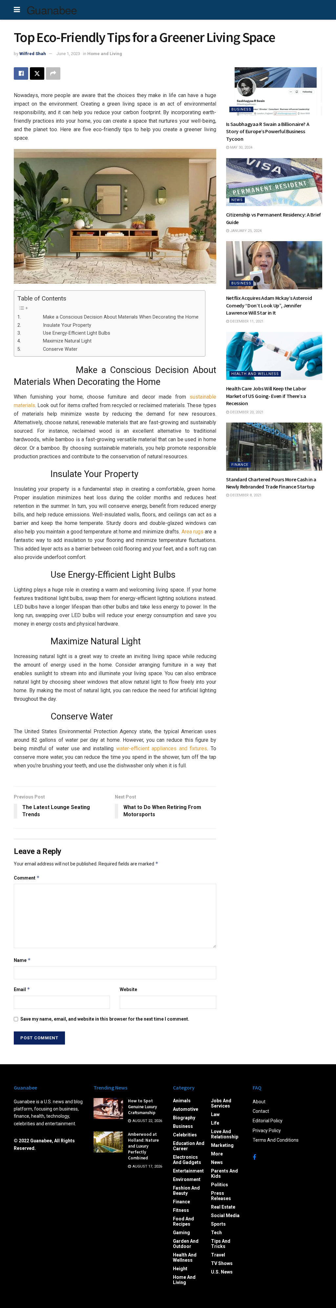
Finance (239, 465)
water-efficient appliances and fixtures (161, 748)
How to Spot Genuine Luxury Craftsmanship (142, 1106)
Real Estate (223, 1207)
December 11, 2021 (246, 321)
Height (180, 1268)
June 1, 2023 (68, 53)
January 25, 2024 (245, 231)
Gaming (181, 1232)
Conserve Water (49, 349)
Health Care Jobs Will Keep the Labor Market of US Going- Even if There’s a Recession (266, 395)
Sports (218, 1224)
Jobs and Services (221, 1103)
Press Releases (221, 1196)
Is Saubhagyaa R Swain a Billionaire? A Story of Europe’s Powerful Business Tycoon (267, 131)
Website (128, 989)
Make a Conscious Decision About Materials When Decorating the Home (110, 317)
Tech (216, 1232)
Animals (182, 1100)
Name (22, 960)
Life (215, 1123)
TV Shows (222, 1263)
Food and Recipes (183, 1221)
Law (215, 1114)
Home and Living (104, 53)
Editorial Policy (268, 1120)
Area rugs (192, 532)
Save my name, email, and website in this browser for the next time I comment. (104, 1019)
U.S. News (222, 1272)
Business (241, 109)
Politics (219, 1184)
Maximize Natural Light (57, 341)
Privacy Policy (267, 1130)
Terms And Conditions (276, 1140)
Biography (184, 1117)
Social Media (225, 1215)
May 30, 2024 (240, 147)
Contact (261, 1111)
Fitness (181, 1210)
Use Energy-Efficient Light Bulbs (66, 333)
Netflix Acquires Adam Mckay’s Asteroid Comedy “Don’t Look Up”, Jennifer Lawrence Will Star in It (269, 305)
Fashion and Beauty (186, 1190)
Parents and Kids (224, 1173)
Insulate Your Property (56, 325)
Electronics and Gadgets (187, 1159)
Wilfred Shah (32, 53)
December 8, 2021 (245, 495)
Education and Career (188, 1146)
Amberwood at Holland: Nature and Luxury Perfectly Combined (143, 1146)
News (237, 200)
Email (22, 989)
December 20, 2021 (246, 412)
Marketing (222, 1145)
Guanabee (52, 9)
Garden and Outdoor (186, 1243)
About (259, 1101)
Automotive (185, 1109)
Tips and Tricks (220, 1243)
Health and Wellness (255, 374)
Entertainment (188, 1170)
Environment (186, 1179)
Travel (218, 1254)
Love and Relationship (224, 1134)
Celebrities (185, 1134)
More (217, 1153)
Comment (27, 878)
